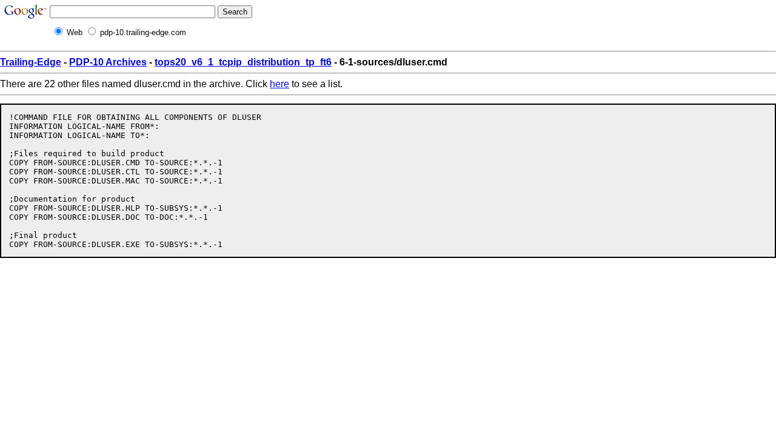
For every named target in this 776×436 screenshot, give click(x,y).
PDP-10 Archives (108, 62)
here (279, 84)
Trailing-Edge (30, 62)
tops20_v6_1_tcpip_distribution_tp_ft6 (243, 62)
